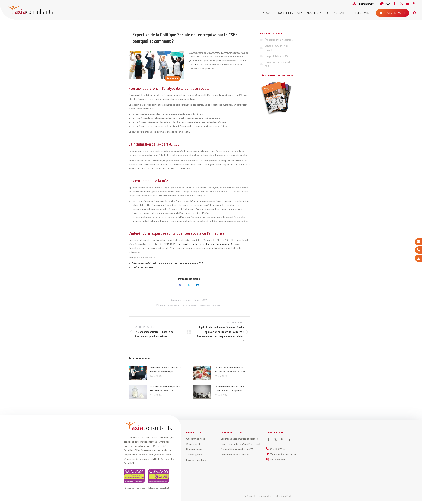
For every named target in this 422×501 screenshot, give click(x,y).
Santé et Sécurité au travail (276, 48)
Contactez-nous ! (144, 267)
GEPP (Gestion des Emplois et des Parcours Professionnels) (201, 244)
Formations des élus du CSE (277, 64)
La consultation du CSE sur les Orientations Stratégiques (230, 388)
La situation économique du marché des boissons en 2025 (230, 369)
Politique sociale (189, 305)
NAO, (167, 244)
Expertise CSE (174, 305)
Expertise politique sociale (209, 305)
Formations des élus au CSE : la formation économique (166, 369)
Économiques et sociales (278, 40)
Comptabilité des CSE (276, 56)
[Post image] (138, 373)
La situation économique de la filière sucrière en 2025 (165, 388)
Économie (172, 78)
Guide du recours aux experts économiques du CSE (175, 263)
